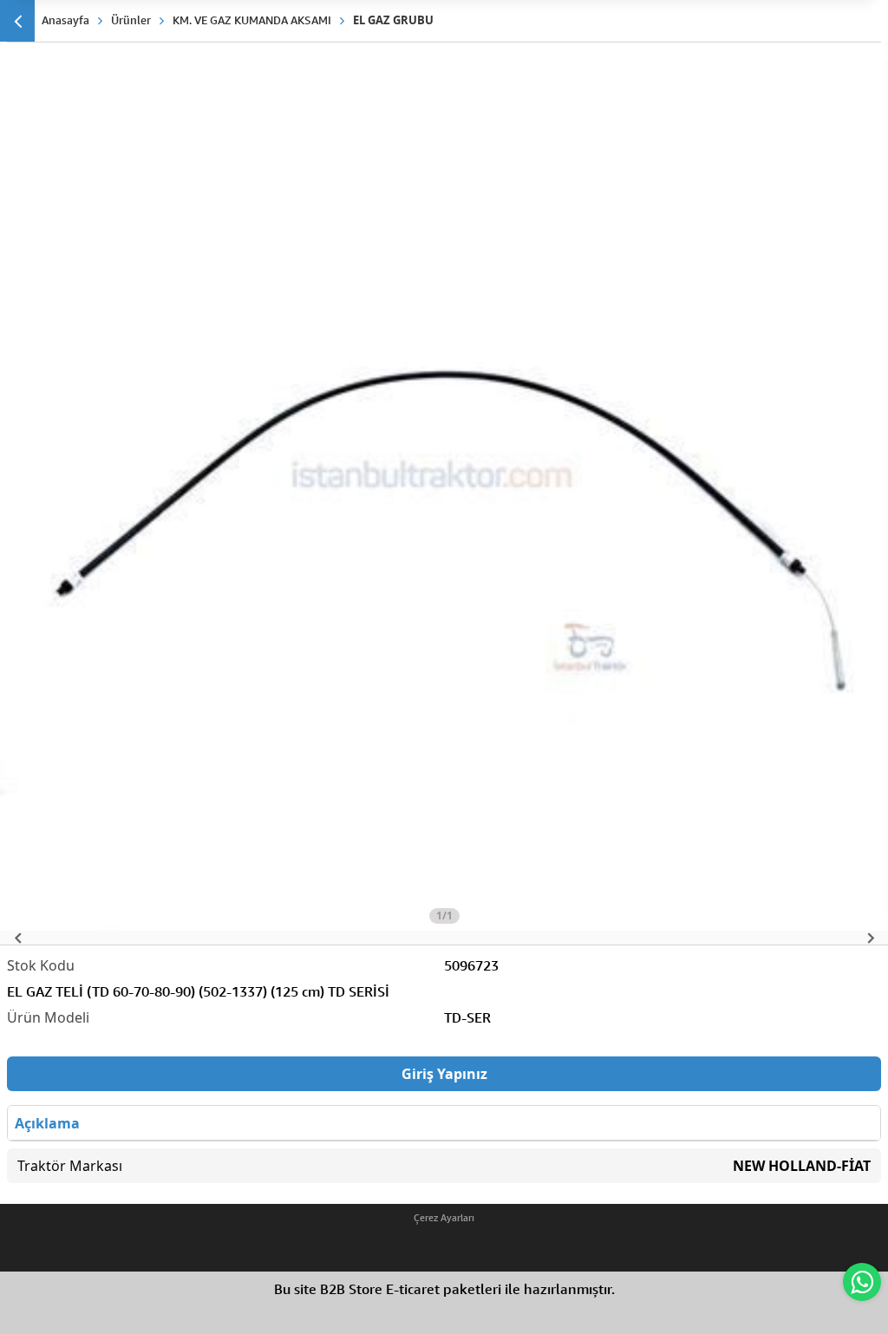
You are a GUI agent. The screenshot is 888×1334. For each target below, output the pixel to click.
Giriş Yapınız (444, 1073)
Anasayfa (65, 20)
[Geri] (17, 21)
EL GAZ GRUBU (393, 20)
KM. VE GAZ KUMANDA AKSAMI (252, 20)
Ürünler (131, 20)
